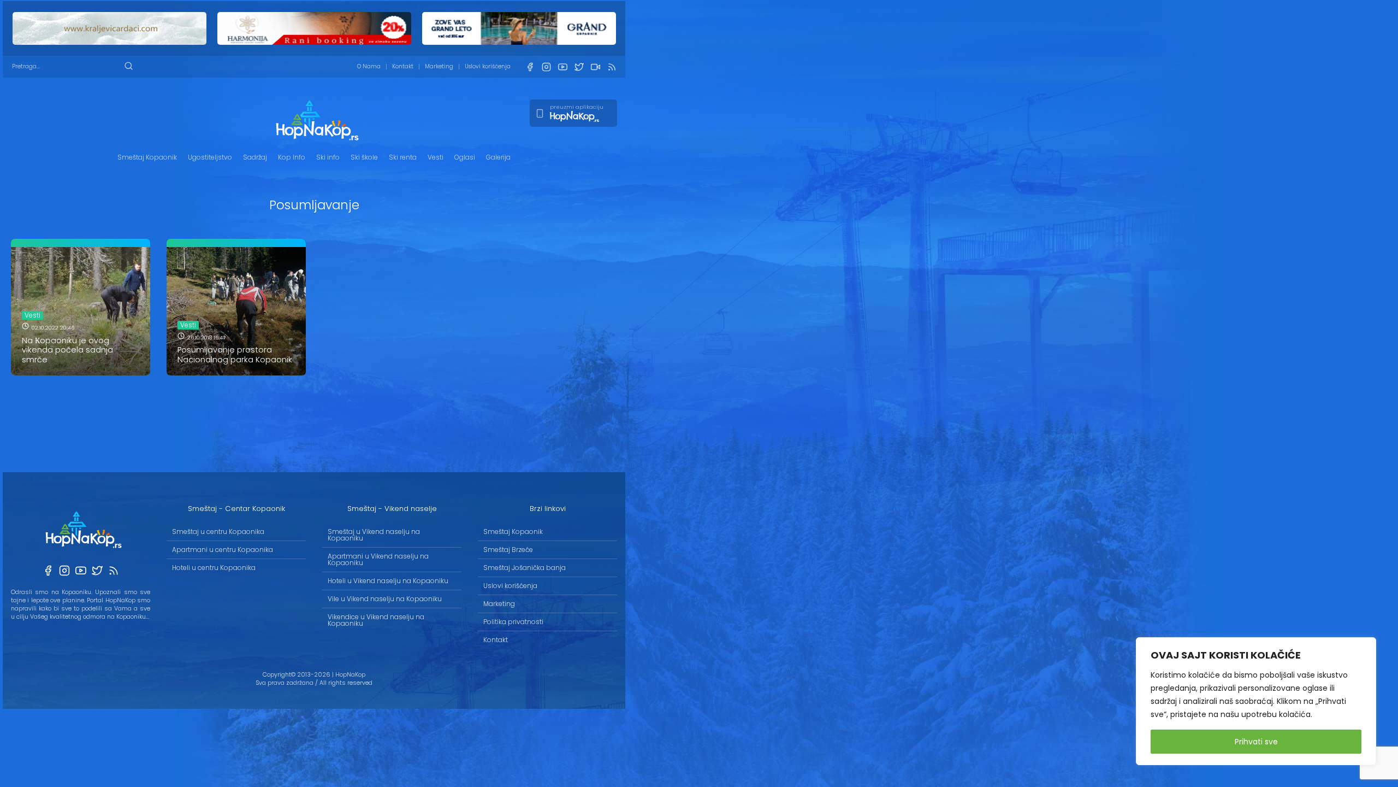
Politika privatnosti (513, 621)
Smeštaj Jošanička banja (524, 567)
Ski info (328, 157)
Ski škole (364, 157)
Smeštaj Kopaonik (147, 157)
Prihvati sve (1256, 741)
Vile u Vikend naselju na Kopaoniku (385, 598)
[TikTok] (595, 67)
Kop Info (291, 157)
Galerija (498, 157)
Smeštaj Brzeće (508, 549)
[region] (1256, 701)
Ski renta (403, 157)
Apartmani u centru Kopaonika (222, 549)
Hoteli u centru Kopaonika (214, 567)
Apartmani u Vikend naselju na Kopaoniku (378, 559)
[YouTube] (562, 67)
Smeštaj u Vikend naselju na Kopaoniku (374, 535)
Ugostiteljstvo (210, 157)
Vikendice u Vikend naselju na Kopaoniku (376, 620)
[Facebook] (530, 67)
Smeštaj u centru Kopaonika (218, 531)
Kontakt (402, 66)
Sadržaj (255, 157)
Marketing (439, 66)
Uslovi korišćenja (488, 66)
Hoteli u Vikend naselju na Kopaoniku (388, 580)
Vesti (435, 157)
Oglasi (464, 157)
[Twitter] (579, 67)
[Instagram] (546, 67)
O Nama (369, 66)
